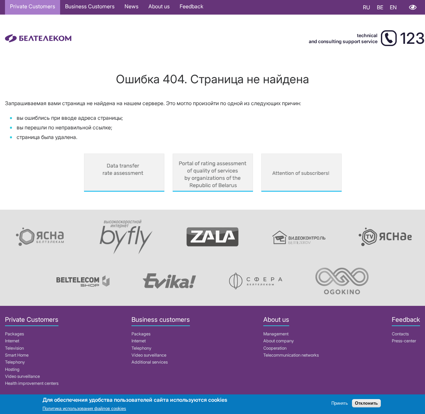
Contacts (400, 333)
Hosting (12, 369)
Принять (339, 403)
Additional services (149, 362)
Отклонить (366, 403)
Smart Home (17, 355)
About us (159, 6)
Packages (14, 333)
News (131, 6)
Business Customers (90, 6)
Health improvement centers (31, 383)
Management (276, 333)
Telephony (15, 362)
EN (393, 7)
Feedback (191, 6)
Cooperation (275, 348)
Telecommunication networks (291, 355)
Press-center (404, 340)
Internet (12, 340)
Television (14, 348)
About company (278, 340)
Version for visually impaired (412, 7)
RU (366, 7)
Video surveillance (22, 376)
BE (380, 7)
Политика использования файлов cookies (84, 408)
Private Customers (32, 6)
